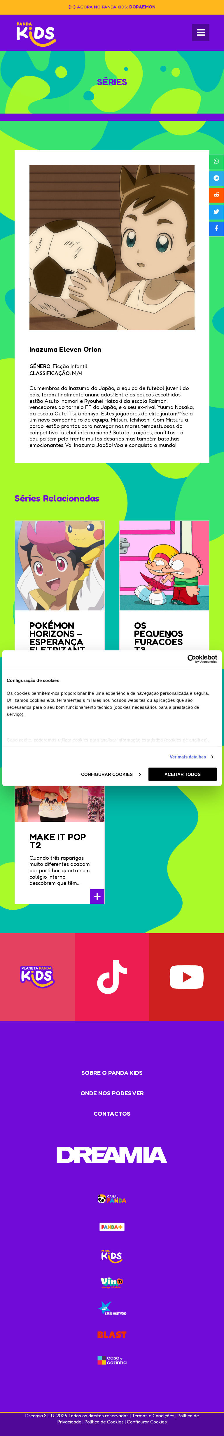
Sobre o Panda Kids (112, 1072)
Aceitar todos (182, 774)
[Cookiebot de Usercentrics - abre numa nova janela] (191, 659)
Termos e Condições (153, 1415)
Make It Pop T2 (57, 841)
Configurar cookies (107, 774)
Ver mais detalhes (188, 756)
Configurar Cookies (147, 1422)
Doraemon (142, 7)
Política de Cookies (104, 1422)
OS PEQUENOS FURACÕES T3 (158, 638)
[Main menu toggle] (200, 32)
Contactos (112, 1113)
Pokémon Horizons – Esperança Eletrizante (57, 642)
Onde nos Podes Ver (112, 1093)
